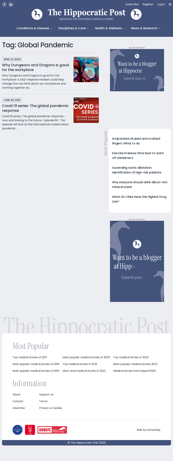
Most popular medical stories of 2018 (36, 364)
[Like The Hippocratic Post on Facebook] (4, 4)
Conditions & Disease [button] (33, 28)
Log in (161, 4)
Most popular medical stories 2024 (135, 364)
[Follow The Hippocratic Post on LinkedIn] (11, 4)
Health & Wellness (108, 28)
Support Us (46, 394)
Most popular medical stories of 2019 (36, 371)
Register (148, 4)
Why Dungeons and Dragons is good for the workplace (35, 67)
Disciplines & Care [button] (72, 28)
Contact (18, 401)
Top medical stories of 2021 (80, 364)
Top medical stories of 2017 (30, 357)
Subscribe (132, 4)
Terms (43, 401)
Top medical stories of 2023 (130, 357)
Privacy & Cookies (50, 408)
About (16, 394)
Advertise (19, 408)
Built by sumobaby (148, 430)
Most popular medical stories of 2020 (86, 357)
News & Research (144, 28)
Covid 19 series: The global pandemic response (35, 108)
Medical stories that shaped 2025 (134, 371)
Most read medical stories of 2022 (84, 371)
